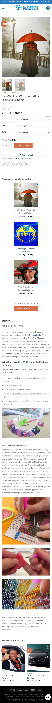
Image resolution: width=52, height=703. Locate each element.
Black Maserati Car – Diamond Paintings (38, 677)
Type (4, 132)
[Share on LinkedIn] (26, 164)
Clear (48, 116)
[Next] (46, 47)
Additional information (13, 326)
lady (11, 158)
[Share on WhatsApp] (4, 164)
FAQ (23, 696)
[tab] (26, 321)
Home (4, 93)
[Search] (48, 8)
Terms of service (26, 694)
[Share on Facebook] (8, 164)
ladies (8, 158)
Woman (23, 158)
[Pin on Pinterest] (21, 164)
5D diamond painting (18, 350)
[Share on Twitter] (13, 164)
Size (4, 119)
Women (29, 158)
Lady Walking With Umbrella (23, 362)
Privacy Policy (11, 694)
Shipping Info (40, 694)
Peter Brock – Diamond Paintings (10, 677)
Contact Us (40, 696)
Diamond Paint (20, 445)
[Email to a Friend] (17, 164)
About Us (30, 696)
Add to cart (23, 145)
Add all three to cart (26, 308)
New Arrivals (15, 93)
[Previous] (6, 47)
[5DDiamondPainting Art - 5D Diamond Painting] (26, 7)
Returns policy (13, 696)
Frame (5, 125)
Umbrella (17, 158)
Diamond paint (35, 335)
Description (7, 321)
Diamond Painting (12, 353)
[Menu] (3, 8)
